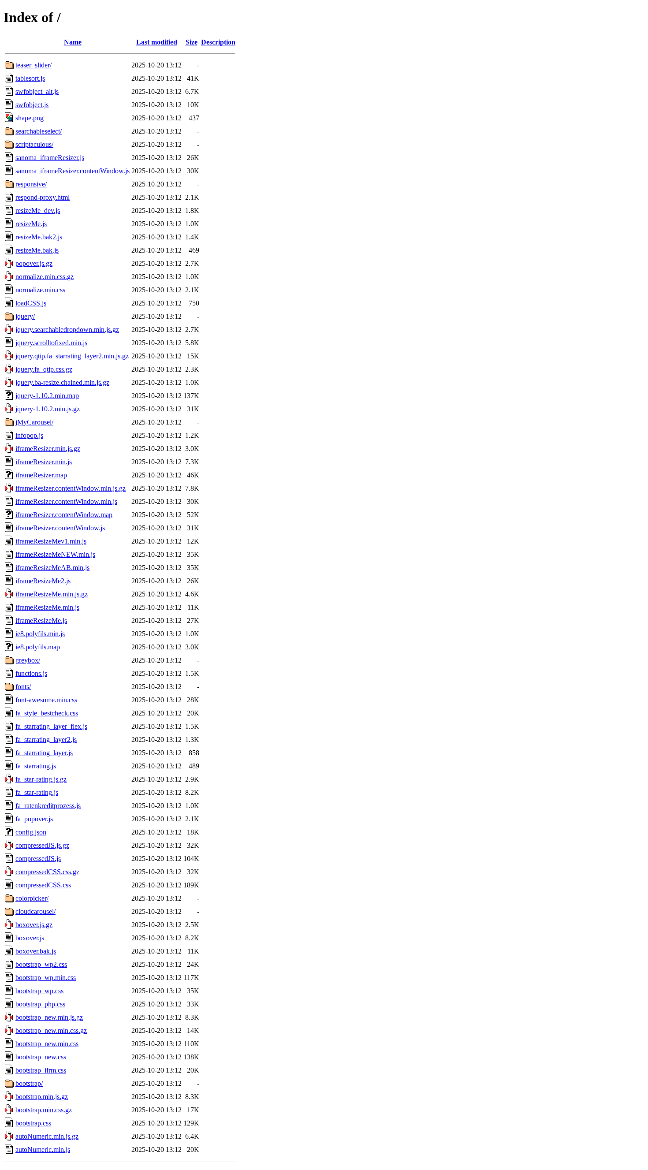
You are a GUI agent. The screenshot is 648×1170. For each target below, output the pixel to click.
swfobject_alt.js (37, 91)
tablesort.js (30, 78)
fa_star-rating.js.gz (41, 779)
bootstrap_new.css (40, 1057)
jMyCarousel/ (34, 422)
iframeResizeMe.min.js (47, 607)
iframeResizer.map (41, 475)
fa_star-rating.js (36, 792)
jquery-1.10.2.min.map (47, 395)
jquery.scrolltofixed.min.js (51, 343)
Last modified (156, 42)
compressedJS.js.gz (42, 845)
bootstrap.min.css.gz (43, 1110)
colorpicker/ (31, 898)
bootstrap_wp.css (39, 991)
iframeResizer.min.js (43, 462)
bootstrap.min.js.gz (41, 1096)
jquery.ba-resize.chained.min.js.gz (62, 382)
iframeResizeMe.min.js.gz (51, 594)
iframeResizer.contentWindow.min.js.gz (70, 488)
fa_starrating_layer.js (44, 752)
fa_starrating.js (35, 766)
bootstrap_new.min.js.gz (49, 1017)
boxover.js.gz (33, 924)
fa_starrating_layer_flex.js (51, 726)
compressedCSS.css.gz (47, 872)
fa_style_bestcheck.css (46, 713)
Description (218, 42)
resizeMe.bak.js (37, 250)
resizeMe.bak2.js (38, 237)
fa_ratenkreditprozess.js (48, 805)
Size (191, 42)
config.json (30, 832)
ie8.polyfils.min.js (40, 633)
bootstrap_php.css (40, 1004)
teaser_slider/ (33, 65)
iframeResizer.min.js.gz (47, 448)
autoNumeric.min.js (42, 1149)
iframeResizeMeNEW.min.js (55, 554)
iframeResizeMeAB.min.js (52, 567)
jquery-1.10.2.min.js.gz (47, 409)
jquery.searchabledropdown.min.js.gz (67, 329)
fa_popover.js (34, 819)
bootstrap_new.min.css (46, 1043)
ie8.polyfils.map (37, 647)
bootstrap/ (29, 1083)
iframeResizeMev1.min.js (50, 541)
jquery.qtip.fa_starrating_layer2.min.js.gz (72, 356)
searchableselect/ (38, 131)
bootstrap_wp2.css (41, 964)
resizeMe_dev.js (37, 210)
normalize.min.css (40, 290)
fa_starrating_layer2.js (46, 739)
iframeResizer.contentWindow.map (63, 514)
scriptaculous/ (34, 144)
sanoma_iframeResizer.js (49, 157)
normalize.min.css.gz (44, 276)
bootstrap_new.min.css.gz (51, 1030)
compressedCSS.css (43, 885)
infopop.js (29, 435)
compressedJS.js (38, 858)
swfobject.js (31, 104)
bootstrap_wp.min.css (45, 977)
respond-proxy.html (42, 197)
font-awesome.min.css (46, 700)
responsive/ (31, 184)
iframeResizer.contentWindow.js (60, 528)
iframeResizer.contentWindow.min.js (66, 501)
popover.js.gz (33, 263)
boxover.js (29, 938)
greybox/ (27, 660)
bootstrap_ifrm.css (40, 1070)
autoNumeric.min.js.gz (46, 1136)
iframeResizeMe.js (41, 620)
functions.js (31, 673)
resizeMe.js (31, 223)
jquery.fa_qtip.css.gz (43, 369)
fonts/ (23, 686)
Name (73, 42)
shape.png (29, 118)
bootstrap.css (33, 1123)
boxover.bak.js (35, 951)
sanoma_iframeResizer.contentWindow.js (72, 171)
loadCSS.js (30, 303)
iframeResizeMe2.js (43, 581)
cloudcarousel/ (35, 911)
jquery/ (25, 316)
